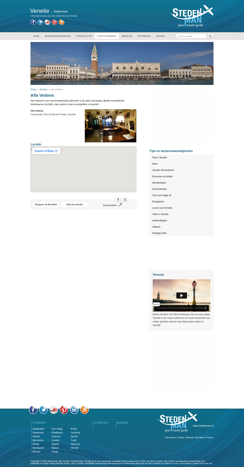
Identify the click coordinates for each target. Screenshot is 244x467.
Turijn (74, 440)
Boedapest (38, 448)
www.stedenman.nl (203, 425)
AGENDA (160, 36)
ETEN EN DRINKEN (106, 36)
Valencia (75, 444)
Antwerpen (38, 432)
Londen (56, 440)
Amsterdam (38, 429)
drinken (43, 89)
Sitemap (189, 437)
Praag (55, 451)
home (33, 89)
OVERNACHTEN (84, 36)
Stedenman (60, 11)
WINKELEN (127, 36)
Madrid (55, 444)
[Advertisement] (83, 228)
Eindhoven (57, 432)
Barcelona (38, 440)
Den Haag (57, 429)
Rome (74, 429)
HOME (36, 36)
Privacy (210, 437)
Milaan (55, 448)
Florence (56, 436)
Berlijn (36, 444)
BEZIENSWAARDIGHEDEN (58, 36)
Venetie (75, 448)
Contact (180, 437)
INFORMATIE (144, 36)
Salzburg (75, 432)
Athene (36, 436)
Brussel (36, 451)
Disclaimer (200, 437)
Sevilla (74, 436)
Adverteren (170, 437)
